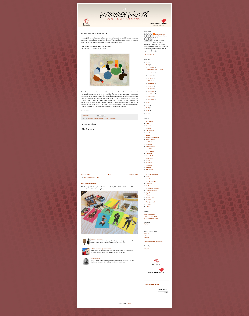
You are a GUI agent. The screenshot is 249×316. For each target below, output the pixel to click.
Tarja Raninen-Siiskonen (152, 188)
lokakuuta (150, 75)
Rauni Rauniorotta (151, 181)
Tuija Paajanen (150, 193)
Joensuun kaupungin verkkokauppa (153, 241)
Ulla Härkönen (150, 197)
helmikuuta (151, 96)
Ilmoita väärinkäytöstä (151, 284)
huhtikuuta (151, 91)
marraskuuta (151, 73)
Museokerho (149, 163)
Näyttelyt (148, 167)
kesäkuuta (150, 86)
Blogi (147, 123)
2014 (147, 108)
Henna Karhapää (150, 139)
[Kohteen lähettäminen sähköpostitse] (98, 116)
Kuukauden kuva (98, 118)
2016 (147, 102)
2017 (147, 65)
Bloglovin (146, 249)
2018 (147, 62)
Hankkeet (148, 135)
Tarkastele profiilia (149, 54)
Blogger (129, 303)
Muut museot (149, 165)
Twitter (146, 226)
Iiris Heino (149, 144)
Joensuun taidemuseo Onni (151, 214)
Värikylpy (148, 204)
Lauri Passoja (149, 158)
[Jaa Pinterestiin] (105, 116)
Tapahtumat (149, 186)
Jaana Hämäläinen (151, 146)
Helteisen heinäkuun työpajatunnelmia (100, 249)
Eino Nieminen (150, 130)
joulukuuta (151, 67)
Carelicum (148, 128)
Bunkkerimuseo (150, 126)
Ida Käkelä (149, 142)
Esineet (148, 133)
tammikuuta (151, 99)
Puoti (147, 176)
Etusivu (109, 174)
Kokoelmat (90, 118)
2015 (147, 105)
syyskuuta (150, 78)
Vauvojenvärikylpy (151, 202)
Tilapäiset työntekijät (151, 190)
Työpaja (148, 195)
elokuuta (150, 81)
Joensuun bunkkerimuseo (151, 218)
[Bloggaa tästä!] (100, 116)
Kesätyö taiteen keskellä (88, 183)
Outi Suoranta (105, 118)
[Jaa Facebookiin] (103, 116)
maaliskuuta (151, 94)
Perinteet (148, 172)
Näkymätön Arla (95, 258)
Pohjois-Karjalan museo (152, 174)
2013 (147, 110)
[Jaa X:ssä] (102, 116)
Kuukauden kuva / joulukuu (155, 69)
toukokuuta (151, 88)
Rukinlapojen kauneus (96, 239)
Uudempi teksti (85, 174)
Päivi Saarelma (150, 179)
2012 (147, 113)
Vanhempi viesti (133, 174)
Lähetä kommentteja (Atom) (92, 178)
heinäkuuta (151, 83)
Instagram (146, 228)
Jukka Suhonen (150, 151)
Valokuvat (148, 200)
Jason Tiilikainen (150, 149)
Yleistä (147, 206)
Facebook (146, 224)
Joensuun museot (160, 34)
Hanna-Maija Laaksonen (152, 137)
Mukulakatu (149, 160)
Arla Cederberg (150, 121)
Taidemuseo (113, 118)
